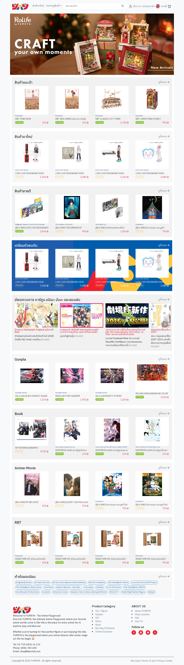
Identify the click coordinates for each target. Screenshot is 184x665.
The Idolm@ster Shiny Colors (28, 587)
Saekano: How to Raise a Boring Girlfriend (88, 592)
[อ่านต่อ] (45, 340)
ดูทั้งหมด (162, 82)
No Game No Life (42, 582)
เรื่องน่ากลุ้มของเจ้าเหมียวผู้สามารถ (148, 447)
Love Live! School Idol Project (144, 582)
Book (98, 625)
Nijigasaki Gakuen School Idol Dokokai (30, 224)
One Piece (48, 587)
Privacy (161, 661)
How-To (139, 621)
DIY (97, 618)
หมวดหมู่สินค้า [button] (53, 6)
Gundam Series (21, 393)
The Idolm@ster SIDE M (134, 587)
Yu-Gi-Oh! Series (114, 587)
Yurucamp (88, 587)
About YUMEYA (143, 611)
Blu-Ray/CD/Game (105, 628)
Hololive (99, 587)
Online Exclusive (103, 632)
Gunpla (99, 614)
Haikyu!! (151, 592)
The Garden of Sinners (64, 224)
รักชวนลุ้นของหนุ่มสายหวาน (65, 447)
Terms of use (148, 661)
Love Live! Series (21, 170)
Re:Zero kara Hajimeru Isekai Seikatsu (69, 582)
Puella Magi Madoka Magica (133, 592)
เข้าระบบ (137, 6)
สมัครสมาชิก (148, 6)
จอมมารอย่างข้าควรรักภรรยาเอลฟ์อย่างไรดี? (111, 447)
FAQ (137, 618)
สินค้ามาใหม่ (38, 6)
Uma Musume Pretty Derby (27, 592)
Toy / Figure (101, 611)
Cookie (168, 661)
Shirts (98, 621)
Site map (135, 661)
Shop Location (142, 614)
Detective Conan (60, 592)
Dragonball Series (23, 582)
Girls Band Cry (100, 224)
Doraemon (139, 224)
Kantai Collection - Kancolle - (68, 587)
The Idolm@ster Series (118, 582)
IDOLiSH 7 (114, 592)
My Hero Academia (97, 582)
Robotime (19, 116)
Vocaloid (46, 592)
